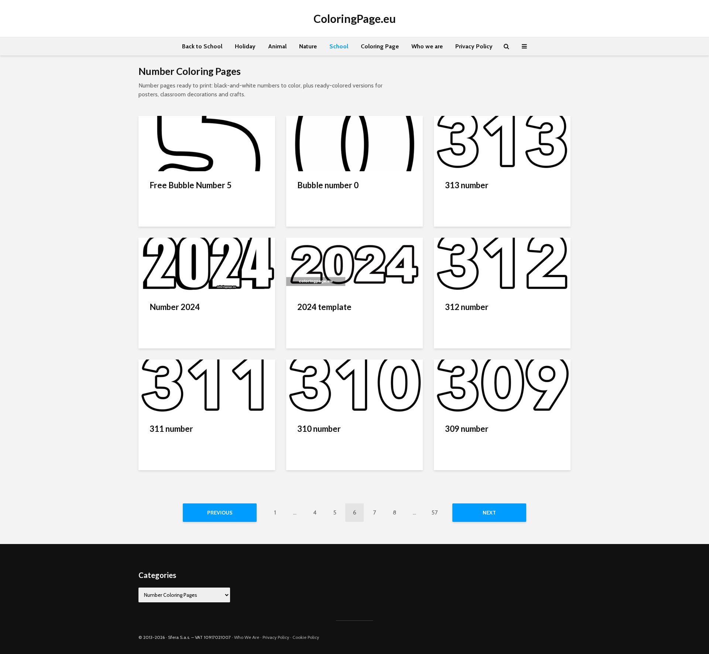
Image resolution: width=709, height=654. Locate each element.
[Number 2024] (206, 264)
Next (489, 512)
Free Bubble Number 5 (191, 185)
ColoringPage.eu (355, 18)
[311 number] (206, 386)
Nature (308, 46)
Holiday (245, 46)
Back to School (202, 46)
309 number (467, 429)
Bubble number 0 (328, 185)
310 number (319, 429)
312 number (467, 307)
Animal (277, 46)
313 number (467, 185)
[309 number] (502, 386)
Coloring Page (380, 46)
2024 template (324, 307)
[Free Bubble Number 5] (206, 143)
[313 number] (502, 143)
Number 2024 (175, 307)
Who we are (427, 46)
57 (434, 512)
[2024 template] (354, 264)
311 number (171, 429)
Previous (220, 512)
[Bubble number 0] (354, 143)
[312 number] (502, 264)
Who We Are (246, 637)
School (338, 46)
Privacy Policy (474, 46)
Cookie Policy (305, 637)
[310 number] (354, 386)
